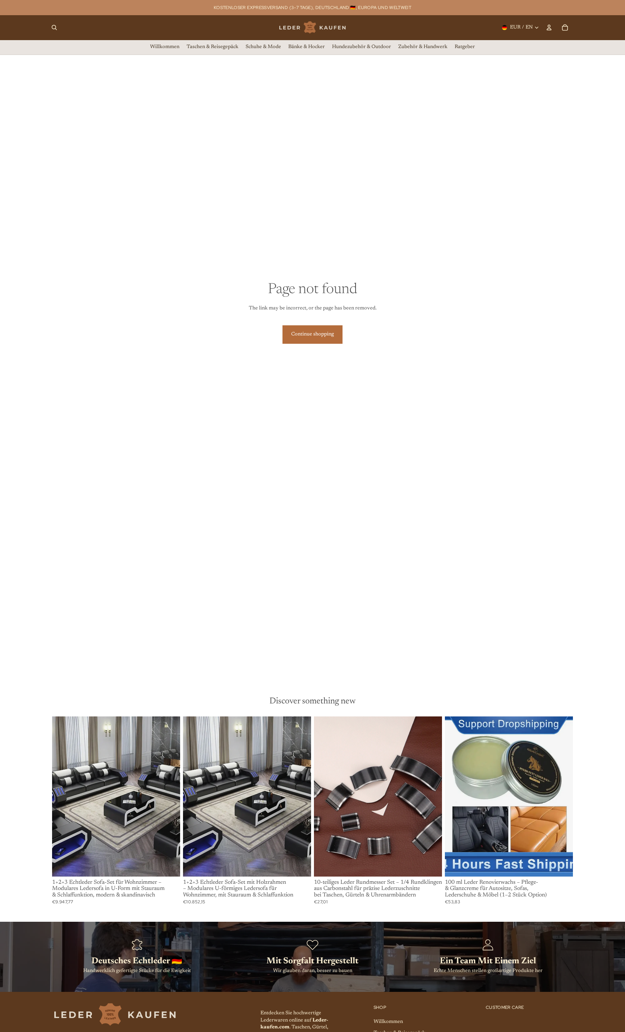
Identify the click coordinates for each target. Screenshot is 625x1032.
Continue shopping (312, 334)
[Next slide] (169, 796)
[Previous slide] (63, 796)
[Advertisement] (312, 625)
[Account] (549, 27)
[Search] (54, 27)
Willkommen (388, 1021)
